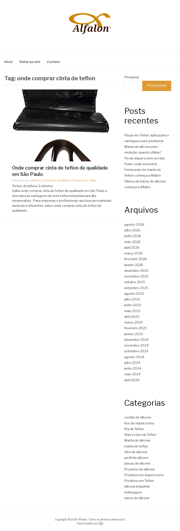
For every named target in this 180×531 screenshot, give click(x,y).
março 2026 (133, 253)
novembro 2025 (136, 276)
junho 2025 (132, 305)
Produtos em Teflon (84, 180)
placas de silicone (137, 463)
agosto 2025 (134, 294)
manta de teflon (136, 446)
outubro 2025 (134, 282)
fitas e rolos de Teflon (140, 435)
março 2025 (133, 322)
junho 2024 (132, 368)
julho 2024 (132, 363)
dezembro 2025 (136, 271)
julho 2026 (132, 230)
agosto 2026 (134, 225)
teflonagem (133, 492)
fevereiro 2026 (135, 259)
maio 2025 (132, 311)
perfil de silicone (136, 458)
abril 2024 (131, 380)
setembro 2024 (136, 351)
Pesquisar (131, 77)
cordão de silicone (137, 417)
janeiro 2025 (133, 334)
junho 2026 (132, 236)
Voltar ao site (29, 62)
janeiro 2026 (133, 265)
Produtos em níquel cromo (144, 475)
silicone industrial (136, 486)
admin (34, 180)
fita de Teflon (134, 429)
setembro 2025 (136, 288)
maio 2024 (132, 374)
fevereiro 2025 (135, 328)
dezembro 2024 (136, 340)
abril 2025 (131, 317)
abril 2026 (131, 248)
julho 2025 (132, 299)
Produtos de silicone (139, 469)
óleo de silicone (135, 452)
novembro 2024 (136, 345)
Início (8, 62)
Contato (53, 62)
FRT (101, 523)
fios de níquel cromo (139, 423)
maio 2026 (132, 242)
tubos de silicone (136, 498)
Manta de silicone (137, 440)
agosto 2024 (134, 357)
